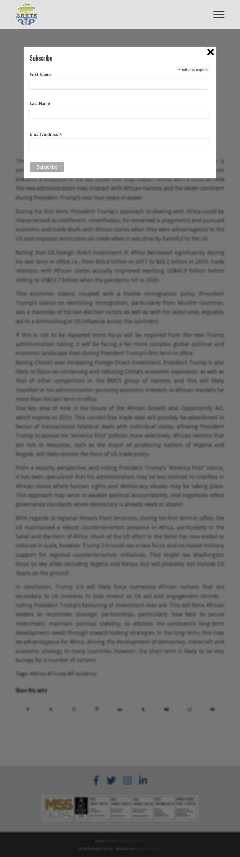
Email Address (46, 134)
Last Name (40, 103)
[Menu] (215, 14)
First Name (40, 74)
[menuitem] (215, 14)
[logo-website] (27, 14)
